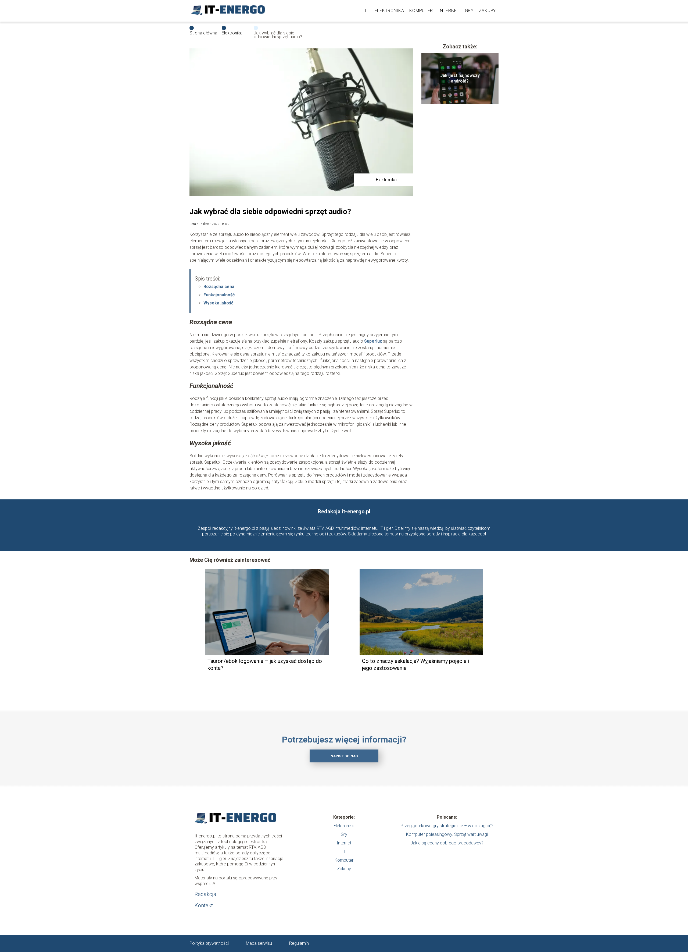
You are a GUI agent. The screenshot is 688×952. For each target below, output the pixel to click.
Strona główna (203, 32)
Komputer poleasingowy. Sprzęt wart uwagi (447, 834)
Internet (449, 10)
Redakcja (205, 894)
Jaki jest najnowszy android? (460, 78)
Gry (469, 10)
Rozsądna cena (218, 286)
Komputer (421, 10)
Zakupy (487, 10)
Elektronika (389, 10)
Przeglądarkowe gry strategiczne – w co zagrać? (447, 825)
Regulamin (299, 943)
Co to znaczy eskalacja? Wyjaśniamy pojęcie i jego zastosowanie (415, 664)
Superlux (373, 341)
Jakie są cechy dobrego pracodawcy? (446, 843)
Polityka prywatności (209, 943)
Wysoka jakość (218, 303)
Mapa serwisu (259, 943)
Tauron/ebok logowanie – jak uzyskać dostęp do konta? (264, 664)
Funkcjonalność (219, 294)
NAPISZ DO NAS (344, 756)
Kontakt (204, 905)
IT (367, 10)
